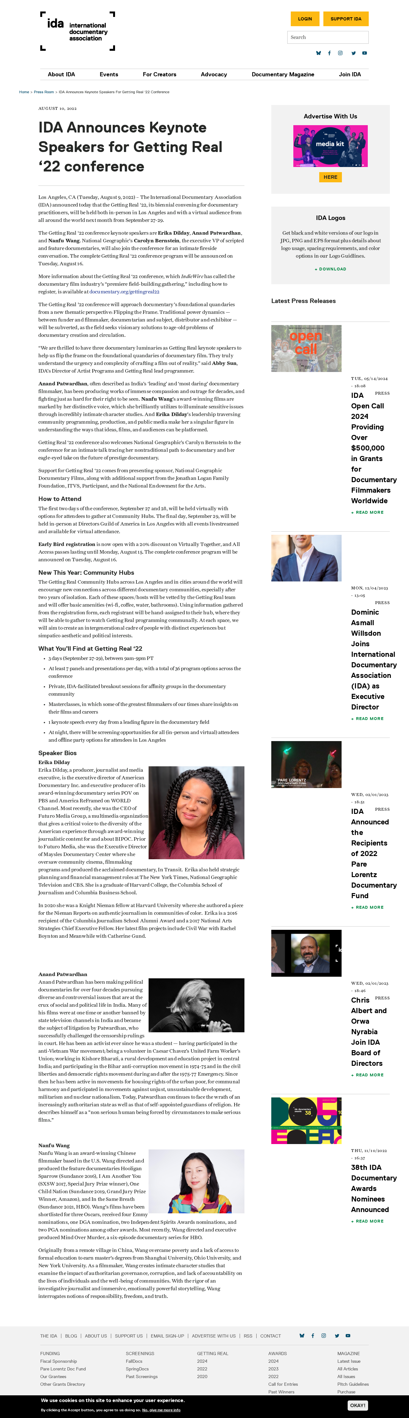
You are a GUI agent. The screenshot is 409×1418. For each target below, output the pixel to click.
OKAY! (358, 1405)
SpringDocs (137, 1369)
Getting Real (212, 1353)
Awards (277, 1353)
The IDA (48, 1336)
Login (305, 19)
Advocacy (214, 74)
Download (332, 269)
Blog (71, 1336)
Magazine (348, 1353)
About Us (96, 1336)
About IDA (61, 74)
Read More (370, 512)
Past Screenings (142, 1376)
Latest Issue (348, 1361)
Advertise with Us (214, 1336)
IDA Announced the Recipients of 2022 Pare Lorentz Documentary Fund (374, 853)
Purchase (346, 1392)
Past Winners (281, 1392)
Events (109, 74)
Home (24, 92)
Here (331, 177)
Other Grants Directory (62, 1384)
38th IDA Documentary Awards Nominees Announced (374, 1188)
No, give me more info (161, 1410)
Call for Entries (283, 1384)
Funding (50, 1353)
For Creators (159, 74)
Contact (270, 1336)
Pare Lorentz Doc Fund (63, 1369)
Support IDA (346, 19)
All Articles (347, 1369)
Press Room (44, 92)
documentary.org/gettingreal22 (124, 291)
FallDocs (134, 1361)
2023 (273, 1369)
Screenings (140, 1353)
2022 (202, 1369)
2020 (202, 1376)
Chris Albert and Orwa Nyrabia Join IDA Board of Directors (369, 1031)
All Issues (346, 1376)
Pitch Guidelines (353, 1384)
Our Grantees (53, 1376)
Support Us (129, 1336)
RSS (248, 1336)
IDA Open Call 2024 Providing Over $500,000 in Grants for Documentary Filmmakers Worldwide (374, 448)
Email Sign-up (167, 1336)
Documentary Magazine (283, 74)
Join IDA (350, 74)
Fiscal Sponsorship (58, 1361)
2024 (202, 1361)
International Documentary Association (77, 31)
